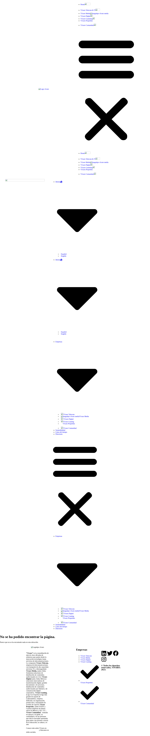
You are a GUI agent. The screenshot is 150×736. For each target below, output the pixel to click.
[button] (106, 89)
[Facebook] (115, 653)
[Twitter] (110, 653)
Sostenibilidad (60, 430)
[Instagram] (104, 659)
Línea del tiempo (61, 432)
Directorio (58, 434)
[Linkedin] (104, 653)
